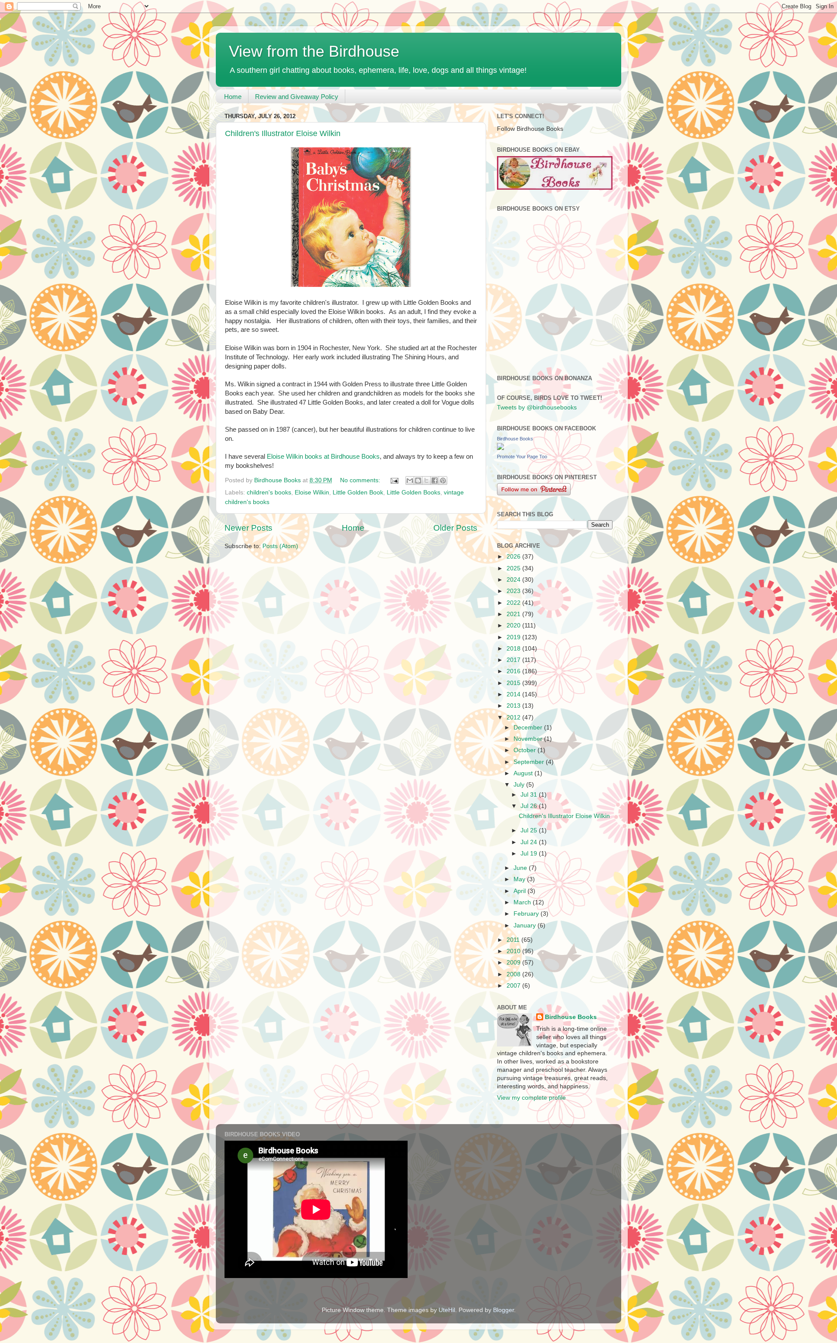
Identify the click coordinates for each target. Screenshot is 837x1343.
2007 (514, 985)
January (526, 925)
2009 (514, 962)
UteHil (447, 1310)
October (526, 750)
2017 (514, 660)
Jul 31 (530, 794)
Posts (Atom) (280, 546)
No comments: (361, 480)
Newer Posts (248, 527)
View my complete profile (531, 1097)
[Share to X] (426, 480)
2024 (514, 579)
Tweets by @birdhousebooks (537, 407)
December (529, 727)
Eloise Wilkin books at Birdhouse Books (323, 456)
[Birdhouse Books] (500, 448)
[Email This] (409, 480)
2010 (514, 951)
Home (233, 96)
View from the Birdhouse (314, 51)
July (520, 784)
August (524, 773)
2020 (514, 625)
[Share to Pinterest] (443, 480)
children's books (269, 492)
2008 (514, 974)
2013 (514, 705)
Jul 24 (530, 842)
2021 (514, 614)
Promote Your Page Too (522, 456)
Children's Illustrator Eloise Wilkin (282, 133)
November (529, 739)
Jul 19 (530, 853)
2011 (514, 940)
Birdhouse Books (515, 438)
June (521, 868)
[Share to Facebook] (434, 480)
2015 (514, 683)
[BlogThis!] (418, 480)
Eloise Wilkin (312, 492)
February (527, 913)
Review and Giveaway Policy (296, 96)
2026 (514, 556)
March (523, 902)
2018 (514, 648)
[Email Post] (394, 480)
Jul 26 (530, 806)
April (520, 891)
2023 (514, 591)
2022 (514, 603)
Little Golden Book (358, 492)
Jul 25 (530, 830)
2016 (514, 671)
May (520, 879)
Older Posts (455, 527)
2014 (514, 694)
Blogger (503, 1310)
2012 (514, 717)
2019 (514, 637)
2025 (514, 568)
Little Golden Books (413, 492)
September (530, 762)
